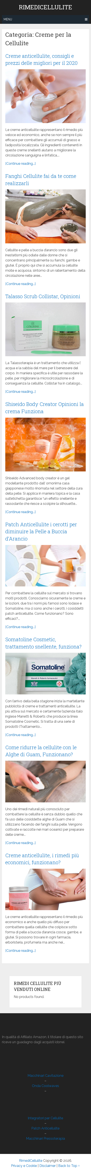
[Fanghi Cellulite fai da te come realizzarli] (45, 216)
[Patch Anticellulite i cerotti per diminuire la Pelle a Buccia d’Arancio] (45, 565)
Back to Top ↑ (69, 1166)
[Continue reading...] (20, 164)
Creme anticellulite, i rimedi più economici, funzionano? (42, 859)
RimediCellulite (45, 7)
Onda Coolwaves (45, 1086)
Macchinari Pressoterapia (45, 1139)
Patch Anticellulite (45, 1128)
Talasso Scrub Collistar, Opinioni (42, 296)
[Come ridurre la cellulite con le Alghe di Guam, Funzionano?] (45, 781)
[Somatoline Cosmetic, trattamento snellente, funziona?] (45, 673)
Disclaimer (47, 1166)
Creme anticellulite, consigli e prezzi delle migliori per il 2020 (41, 59)
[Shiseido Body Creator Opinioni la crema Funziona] (45, 444)
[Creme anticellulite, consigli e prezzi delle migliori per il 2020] (45, 96)
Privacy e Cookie (24, 1166)
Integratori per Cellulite (45, 1118)
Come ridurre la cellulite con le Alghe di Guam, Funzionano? (41, 751)
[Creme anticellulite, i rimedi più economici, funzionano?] (45, 889)
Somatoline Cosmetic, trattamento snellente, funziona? (43, 643)
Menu (8, 19)
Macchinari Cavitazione (45, 1076)
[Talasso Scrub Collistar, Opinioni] (45, 329)
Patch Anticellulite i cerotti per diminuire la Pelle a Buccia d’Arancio (41, 531)
